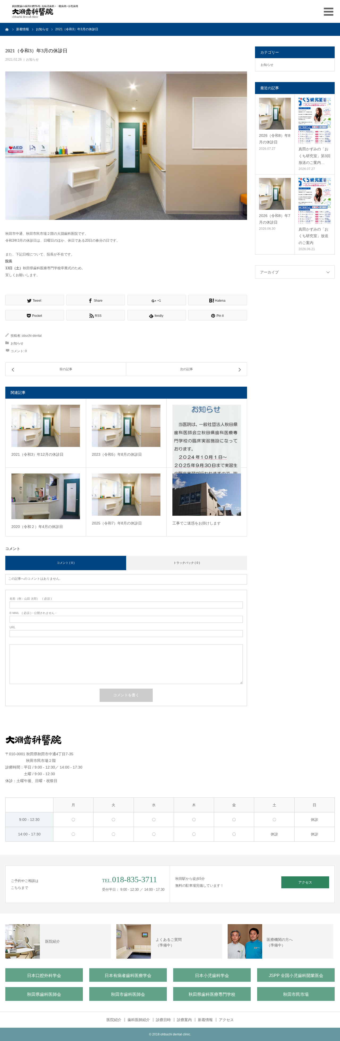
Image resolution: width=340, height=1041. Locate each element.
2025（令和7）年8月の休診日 (117, 523)
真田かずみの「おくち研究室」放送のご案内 (313, 236)
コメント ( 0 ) (66, 562)
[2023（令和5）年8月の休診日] (126, 426)
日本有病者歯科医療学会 (128, 975)
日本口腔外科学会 (44, 975)
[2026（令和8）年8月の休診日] (275, 114)
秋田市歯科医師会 (128, 994)
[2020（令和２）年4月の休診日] (45, 496)
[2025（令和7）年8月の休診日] (126, 494)
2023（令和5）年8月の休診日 (117, 454)
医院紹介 (114, 1020)
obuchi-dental (32, 336)
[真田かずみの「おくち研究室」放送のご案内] (315, 200)
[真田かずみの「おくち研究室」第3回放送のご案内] (315, 120)
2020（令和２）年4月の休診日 (37, 526)
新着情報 (205, 1020)
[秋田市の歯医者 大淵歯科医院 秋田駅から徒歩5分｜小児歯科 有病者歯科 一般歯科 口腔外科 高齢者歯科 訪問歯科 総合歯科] (45, 11)
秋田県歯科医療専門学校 (212, 994)
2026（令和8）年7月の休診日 (274, 219)
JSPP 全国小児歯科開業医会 (296, 975)
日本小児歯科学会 (212, 975)
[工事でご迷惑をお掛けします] (206, 494)
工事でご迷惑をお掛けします (196, 523)
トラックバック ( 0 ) (186, 562)
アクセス (305, 882)
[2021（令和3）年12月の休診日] (45, 426)
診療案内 (184, 1020)
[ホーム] (7, 29)
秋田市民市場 (296, 994)
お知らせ (32, 59)
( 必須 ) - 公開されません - (33, 613)
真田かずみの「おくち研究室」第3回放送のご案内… (314, 155)
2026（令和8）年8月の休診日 (274, 138)
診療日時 (163, 1020)
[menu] (328, 11)
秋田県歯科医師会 (44, 994)
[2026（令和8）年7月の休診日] (275, 194)
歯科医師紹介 (139, 1020)
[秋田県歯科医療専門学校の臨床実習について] (206, 450)
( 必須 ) (31, 598)
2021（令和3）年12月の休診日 (37, 454)
